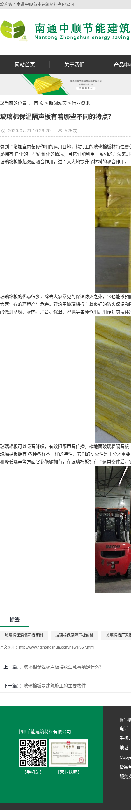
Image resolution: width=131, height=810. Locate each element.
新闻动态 (58, 103)
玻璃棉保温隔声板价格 (74, 635)
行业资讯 (81, 103)
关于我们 (74, 64)
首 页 (39, 103)
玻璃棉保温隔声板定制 (24, 635)
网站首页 (25, 64)
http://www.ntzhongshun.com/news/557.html (56, 647)
